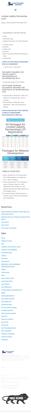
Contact (3, 255)
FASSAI (3, 269)
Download (4, 258)
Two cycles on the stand (8, 228)
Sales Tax (4, 316)
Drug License (5, 261)
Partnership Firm (6, 301)
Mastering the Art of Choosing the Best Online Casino (15, 218)
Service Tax (4, 322)
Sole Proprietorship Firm (8, 328)
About (3, 238)
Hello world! (5, 222)
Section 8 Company (7, 319)
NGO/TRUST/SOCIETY (8, 295)
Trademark (4, 339)
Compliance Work (6, 252)
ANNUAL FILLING (6, 241)
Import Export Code (7, 278)
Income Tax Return (7, 281)
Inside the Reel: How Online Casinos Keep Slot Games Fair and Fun (15, 213)
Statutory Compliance (8, 333)
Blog (2, 243)
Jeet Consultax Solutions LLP (20, 414)
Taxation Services (6, 336)
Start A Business (6, 330)
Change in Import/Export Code (10, 246)
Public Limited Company (8, 313)
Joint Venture (5, 284)
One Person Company (8, 298)
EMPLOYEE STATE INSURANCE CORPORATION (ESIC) (10, 265)
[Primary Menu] (15, 10)
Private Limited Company (9, 307)
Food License (5, 272)
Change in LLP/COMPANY (9, 249)
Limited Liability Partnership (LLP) (11, 290)
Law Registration (6, 287)
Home (3, 275)
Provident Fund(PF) (7, 310)
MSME (3, 293)
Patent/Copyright (6, 304)
